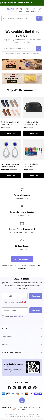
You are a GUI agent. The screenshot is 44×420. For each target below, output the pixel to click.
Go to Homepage (22, 259)
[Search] (39, 18)
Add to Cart (11, 133)
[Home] (12, 10)
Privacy (21, 316)
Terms (15, 316)
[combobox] (19, 18)
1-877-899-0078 (23, 215)
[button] (22, 328)
